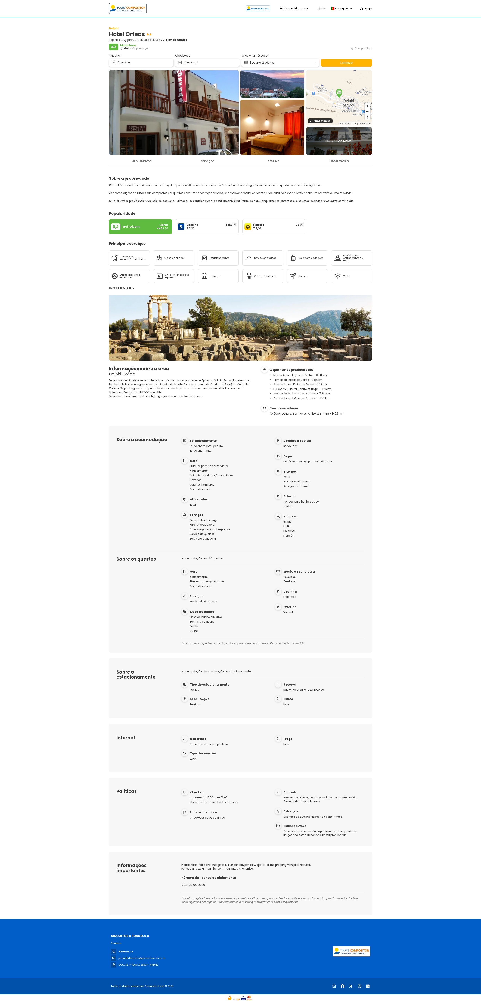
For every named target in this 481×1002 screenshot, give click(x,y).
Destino (273, 161)
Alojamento (141, 161)
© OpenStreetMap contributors (355, 123)
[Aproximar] (367, 106)
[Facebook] (342, 986)
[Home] (334, 986)
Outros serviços (120, 288)
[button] (339, 93)
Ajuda (321, 8)
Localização (339, 161)
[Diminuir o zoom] (367, 111)
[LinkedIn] (367, 986)
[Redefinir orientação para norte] (367, 117)
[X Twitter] (351, 986)
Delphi (113, 28)
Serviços (207, 161)
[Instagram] (359, 986)
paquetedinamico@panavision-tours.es (141, 958)
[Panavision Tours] (351, 951)
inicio (294, 8)
